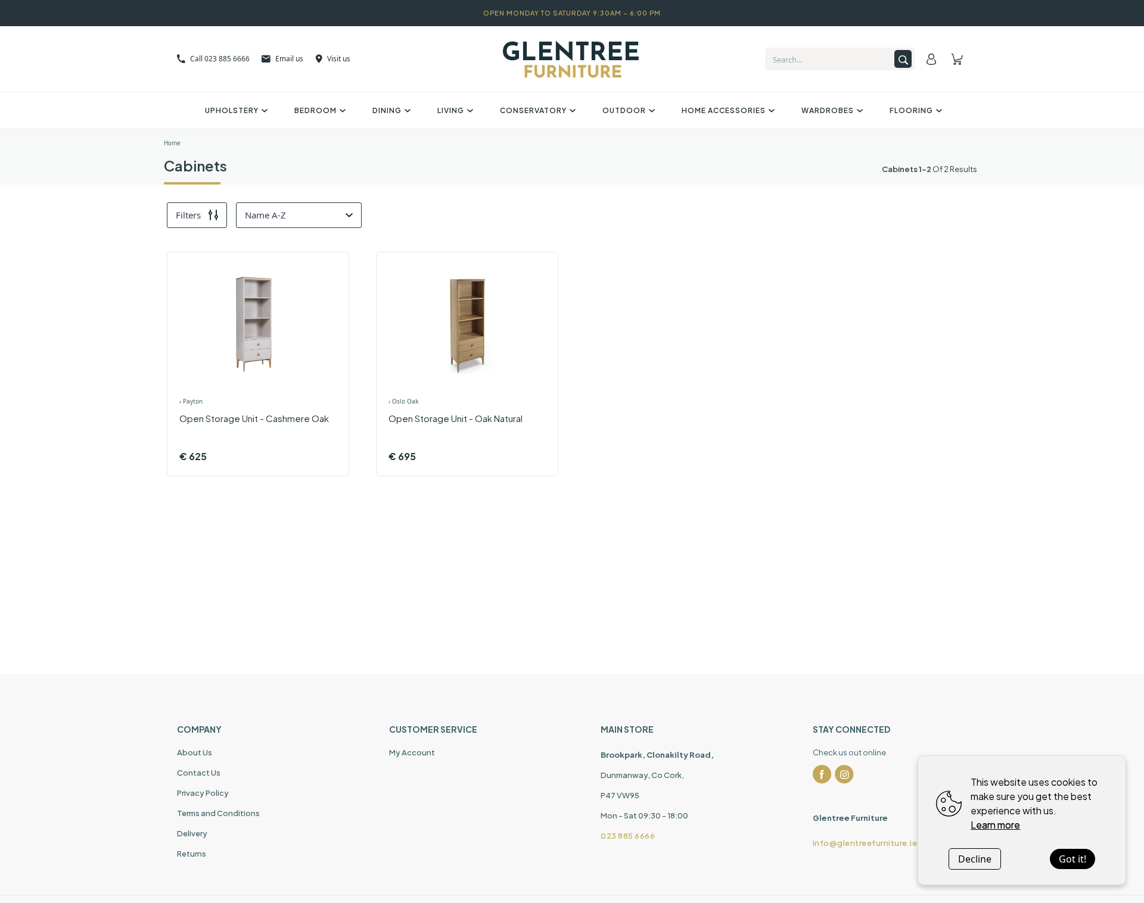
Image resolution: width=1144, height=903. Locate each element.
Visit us (338, 59)
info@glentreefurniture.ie (865, 843)
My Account (412, 752)
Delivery (192, 833)
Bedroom (315, 110)
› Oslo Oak (403, 401)
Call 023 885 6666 (220, 59)
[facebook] (822, 774)
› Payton (191, 401)
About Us (194, 752)
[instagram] (844, 774)
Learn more (995, 824)
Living (450, 110)
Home (172, 143)
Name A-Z (265, 215)
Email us (289, 59)
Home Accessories (724, 110)
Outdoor (624, 110)
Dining (387, 110)
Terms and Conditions (218, 813)
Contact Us (198, 772)
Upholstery (232, 110)
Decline (974, 858)
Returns (191, 853)
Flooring (911, 110)
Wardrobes (827, 110)
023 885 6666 (628, 835)
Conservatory (533, 110)
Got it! (1072, 858)
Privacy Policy (203, 793)
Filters (188, 215)
